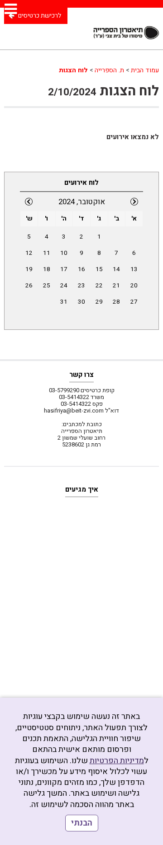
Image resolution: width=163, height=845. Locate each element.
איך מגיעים (81, 489)
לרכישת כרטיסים (39, 15)
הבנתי (81, 823)
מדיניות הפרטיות (117, 761)
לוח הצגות (73, 70)
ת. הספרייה (109, 70)
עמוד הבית (145, 70)
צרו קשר (81, 375)
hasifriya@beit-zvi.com (74, 410)
